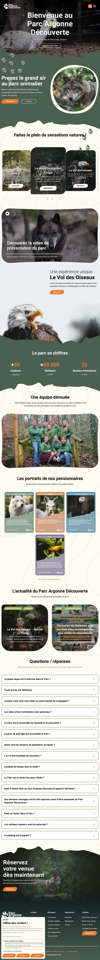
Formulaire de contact (89, 928)
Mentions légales (58, 951)
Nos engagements (54, 932)
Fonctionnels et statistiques (13, 947)
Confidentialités (71, 951)
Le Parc (29, 101)
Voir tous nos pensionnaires (48, 579)
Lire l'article (23, 646)
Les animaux (52, 917)
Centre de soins (53, 928)
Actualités (68, 917)
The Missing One (53, 955)
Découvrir (50, 188)
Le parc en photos (54, 925)
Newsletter (89, 933)
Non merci (9, 955)
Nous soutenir (52, 936)
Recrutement (69, 921)
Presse (67, 925)
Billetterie (10, 101)
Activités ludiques (54, 921)
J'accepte (37, 955)
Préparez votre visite (50, 45)
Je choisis (23, 955)
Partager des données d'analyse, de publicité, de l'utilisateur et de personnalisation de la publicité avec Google (24, 944)
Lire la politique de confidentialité (12, 951)
